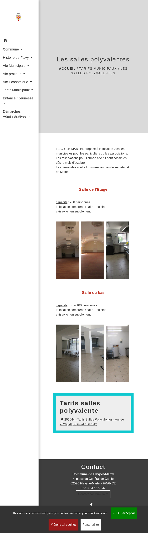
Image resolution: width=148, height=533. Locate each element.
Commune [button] (11, 49)
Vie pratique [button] (12, 74)
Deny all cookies (65, 524)
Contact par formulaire (93, 494)
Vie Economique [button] (16, 82)
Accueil (67, 68)
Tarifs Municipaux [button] (17, 90)
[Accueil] (19, 18)
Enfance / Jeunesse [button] (18, 98)
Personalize (90, 524)
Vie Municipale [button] (14, 66)
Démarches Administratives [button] (15, 114)
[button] (19, 40)
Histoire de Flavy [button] (16, 57)
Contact (93, 466)
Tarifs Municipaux (98, 68)
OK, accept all (125, 513)
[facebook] (93, 505)
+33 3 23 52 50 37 (93, 488)
